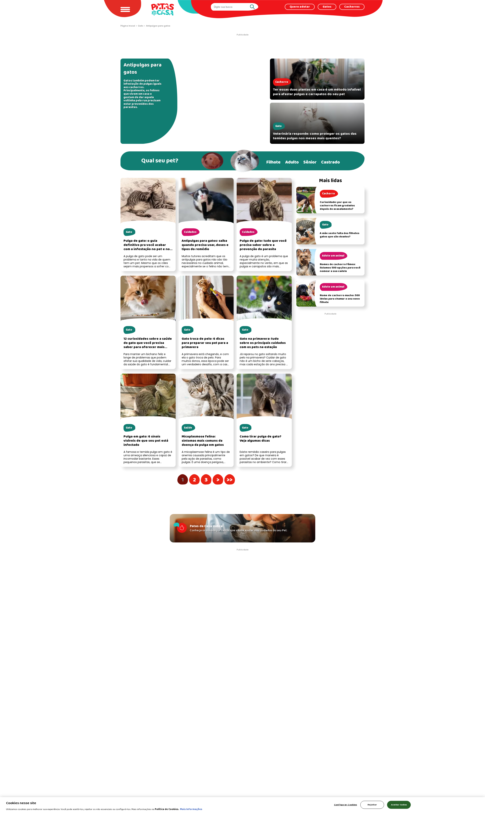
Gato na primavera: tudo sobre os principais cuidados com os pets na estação (263, 343)
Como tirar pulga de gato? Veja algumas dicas (260, 439)
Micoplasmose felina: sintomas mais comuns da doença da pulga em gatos (203, 441)
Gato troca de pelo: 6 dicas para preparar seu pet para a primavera (205, 343)
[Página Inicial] (162, 9)
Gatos (327, 6)
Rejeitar (372, 805)
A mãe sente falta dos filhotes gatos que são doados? (339, 235)
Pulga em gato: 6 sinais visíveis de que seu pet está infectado (146, 441)
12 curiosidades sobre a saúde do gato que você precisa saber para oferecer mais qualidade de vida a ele (148, 345)
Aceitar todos (399, 805)
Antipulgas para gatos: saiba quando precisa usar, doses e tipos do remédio (205, 245)
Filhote (273, 162)
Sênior (310, 162)
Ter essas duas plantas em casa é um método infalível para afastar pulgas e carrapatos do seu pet (317, 92)
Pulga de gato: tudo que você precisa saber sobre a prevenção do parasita (263, 245)
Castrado (330, 162)
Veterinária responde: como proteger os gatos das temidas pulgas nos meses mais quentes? (315, 136)
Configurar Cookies (345, 805)
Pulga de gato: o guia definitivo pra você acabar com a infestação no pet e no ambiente (147, 247)
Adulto (292, 162)
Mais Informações (191, 809)
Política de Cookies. (167, 809)
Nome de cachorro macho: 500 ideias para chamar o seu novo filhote (340, 298)
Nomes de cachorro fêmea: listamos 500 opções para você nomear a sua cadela (340, 267)
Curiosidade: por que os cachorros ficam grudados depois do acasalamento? (337, 205)
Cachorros (352, 6)
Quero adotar (300, 6)
